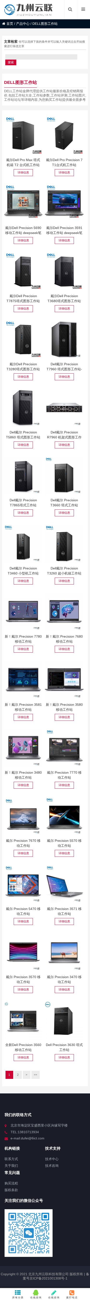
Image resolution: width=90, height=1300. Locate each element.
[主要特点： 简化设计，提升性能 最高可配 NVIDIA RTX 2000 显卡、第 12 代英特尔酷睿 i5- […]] (64, 884)
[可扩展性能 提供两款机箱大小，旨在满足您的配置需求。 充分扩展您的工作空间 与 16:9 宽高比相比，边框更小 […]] (64, 612)
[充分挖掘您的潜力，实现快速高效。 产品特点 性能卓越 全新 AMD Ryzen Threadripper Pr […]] (23, 271)
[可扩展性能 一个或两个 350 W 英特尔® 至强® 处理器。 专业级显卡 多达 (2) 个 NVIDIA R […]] (64, 339)
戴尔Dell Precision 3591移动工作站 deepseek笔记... (64, 233)
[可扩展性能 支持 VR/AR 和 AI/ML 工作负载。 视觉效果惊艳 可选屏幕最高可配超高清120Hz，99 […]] (64, 748)
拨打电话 (72, 1297)
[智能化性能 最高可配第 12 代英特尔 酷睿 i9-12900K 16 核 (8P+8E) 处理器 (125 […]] (64, 476)
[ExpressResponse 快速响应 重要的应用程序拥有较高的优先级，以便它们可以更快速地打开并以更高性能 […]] (64, 544)
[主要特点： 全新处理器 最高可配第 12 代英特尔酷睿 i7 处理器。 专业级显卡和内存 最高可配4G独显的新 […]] (23, 952)
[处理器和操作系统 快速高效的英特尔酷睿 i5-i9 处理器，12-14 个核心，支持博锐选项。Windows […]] (23, 680)
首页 (9, 23)
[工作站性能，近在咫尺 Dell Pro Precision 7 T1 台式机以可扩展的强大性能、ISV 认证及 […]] (64, 135)
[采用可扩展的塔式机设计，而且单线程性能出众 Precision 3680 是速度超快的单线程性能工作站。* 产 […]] (64, 271)
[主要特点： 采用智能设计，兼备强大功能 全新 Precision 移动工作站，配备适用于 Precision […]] (23, 1020)
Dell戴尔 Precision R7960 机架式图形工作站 (64, 437)
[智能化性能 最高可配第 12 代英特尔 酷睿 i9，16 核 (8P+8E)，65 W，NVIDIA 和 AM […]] (23, 544)
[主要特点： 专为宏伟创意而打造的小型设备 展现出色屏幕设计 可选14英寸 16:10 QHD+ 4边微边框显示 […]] (23, 884)
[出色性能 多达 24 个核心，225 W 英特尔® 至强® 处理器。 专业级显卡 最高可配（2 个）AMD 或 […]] (23, 408)
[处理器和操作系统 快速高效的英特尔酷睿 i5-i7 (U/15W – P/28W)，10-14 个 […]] (64, 680)
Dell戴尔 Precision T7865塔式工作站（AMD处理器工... (23, 505)
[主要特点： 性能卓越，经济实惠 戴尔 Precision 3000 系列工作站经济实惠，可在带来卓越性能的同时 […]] (64, 1020)
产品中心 (23, 23)
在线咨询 (36, 1297)
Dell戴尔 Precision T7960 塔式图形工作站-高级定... (64, 369)
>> (35, 1075)
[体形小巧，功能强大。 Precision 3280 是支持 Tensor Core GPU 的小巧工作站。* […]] (23, 339)
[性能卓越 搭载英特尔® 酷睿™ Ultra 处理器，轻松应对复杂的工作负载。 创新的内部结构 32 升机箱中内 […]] (23, 135)
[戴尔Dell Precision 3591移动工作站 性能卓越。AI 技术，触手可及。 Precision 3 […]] (64, 203)
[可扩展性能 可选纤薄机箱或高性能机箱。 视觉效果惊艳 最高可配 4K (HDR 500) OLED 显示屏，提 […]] (23, 816)
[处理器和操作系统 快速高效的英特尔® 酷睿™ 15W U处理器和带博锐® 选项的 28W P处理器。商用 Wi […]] (23, 748)
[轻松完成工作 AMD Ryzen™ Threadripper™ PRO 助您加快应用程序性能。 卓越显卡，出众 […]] (23, 476)
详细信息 (23, 172)
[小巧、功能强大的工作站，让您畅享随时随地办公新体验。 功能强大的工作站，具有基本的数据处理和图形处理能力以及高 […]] (64, 952)
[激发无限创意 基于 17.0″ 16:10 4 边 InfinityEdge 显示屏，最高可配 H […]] (64, 816)
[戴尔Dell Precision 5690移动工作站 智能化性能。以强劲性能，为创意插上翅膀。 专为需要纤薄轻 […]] (23, 203)
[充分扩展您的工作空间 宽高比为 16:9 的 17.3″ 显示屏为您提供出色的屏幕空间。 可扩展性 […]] (23, 612)
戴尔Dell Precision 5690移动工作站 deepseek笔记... (23, 233)
